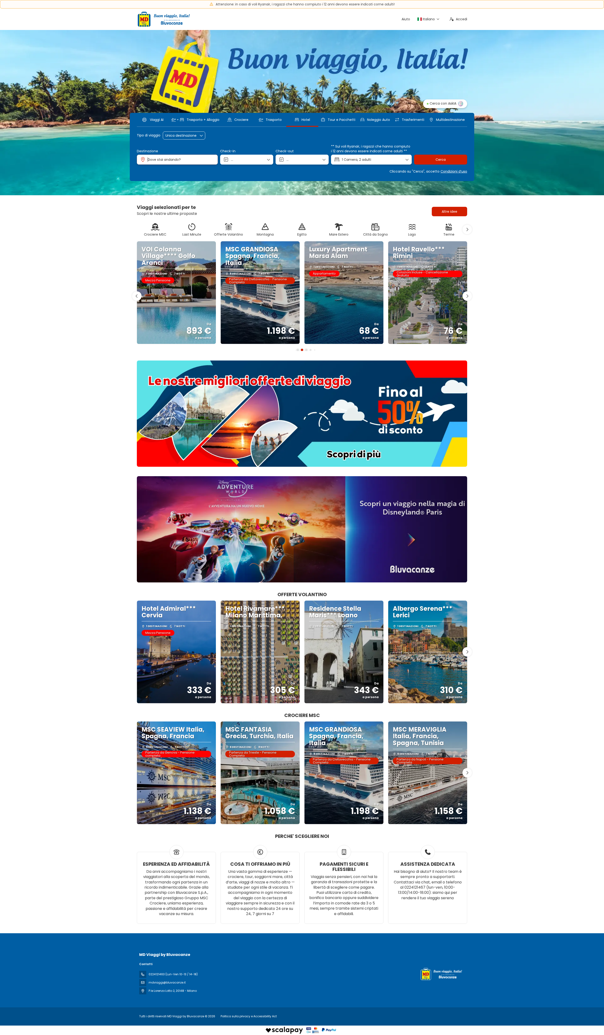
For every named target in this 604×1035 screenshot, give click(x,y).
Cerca (441, 159)
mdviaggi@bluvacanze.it (167, 982)
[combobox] (177, 160)
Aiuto (406, 19)
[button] (467, 229)
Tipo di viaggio (148, 135)
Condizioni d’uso (453, 171)
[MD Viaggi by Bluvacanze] (441, 974)
